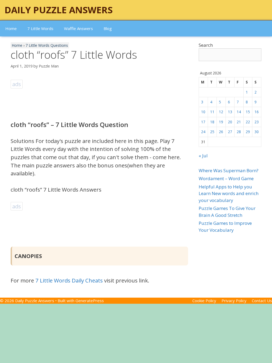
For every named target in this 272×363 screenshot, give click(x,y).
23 (256, 121)
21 (239, 121)
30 (256, 131)
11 (212, 111)
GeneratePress (89, 300)
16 (256, 111)
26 (221, 131)
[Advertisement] (107, 102)
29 (248, 131)
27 (230, 131)
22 (248, 121)
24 (203, 131)
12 (221, 111)
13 (230, 111)
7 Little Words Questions (47, 45)
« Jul (203, 156)
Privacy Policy (234, 300)
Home (11, 28)
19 (221, 121)
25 (212, 131)
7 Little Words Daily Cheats (69, 280)
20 (230, 121)
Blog (108, 28)
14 (239, 111)
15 (248, 111)
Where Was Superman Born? (228, 170)
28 (239, 131)
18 (212, 121)
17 (203, 121)
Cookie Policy (204, 300)
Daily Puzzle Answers (59, 10)
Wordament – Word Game (226, 178)
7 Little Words (40, 28)
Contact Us (262, 300)
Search (206, 45)
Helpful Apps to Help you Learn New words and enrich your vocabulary (228, 193)
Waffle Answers (78, 28)
